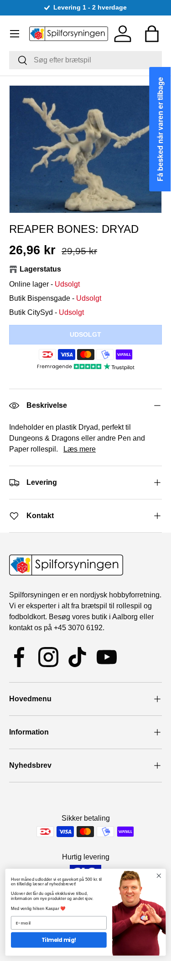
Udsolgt (85, 334)
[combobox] (85, 60)
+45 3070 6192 (78, 628)
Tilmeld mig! (58, 940)
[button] (151, 33)
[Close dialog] (159, 876)
